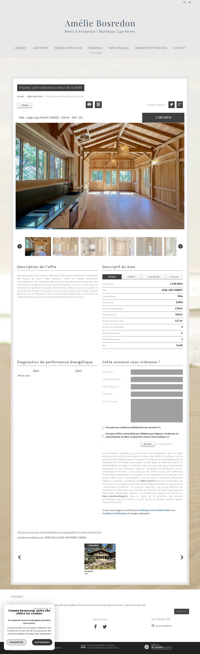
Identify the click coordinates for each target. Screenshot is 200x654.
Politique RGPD (24, 650)
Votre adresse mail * (112, 379)
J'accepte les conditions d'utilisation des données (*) (132, 427)
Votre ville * (107, 393)
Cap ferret (40, 48)
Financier (174, 276)
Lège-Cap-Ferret (35, 96)
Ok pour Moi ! (42, 642)
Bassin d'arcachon (68, 48)
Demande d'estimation (151, 48)
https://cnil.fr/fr (147, 481)
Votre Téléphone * (111, 386)
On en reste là (40, 608)
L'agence (20, 48)
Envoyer (148, 444)
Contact (179, 48)
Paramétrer (16, 642)
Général (112, 276)
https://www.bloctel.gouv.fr (115, 496)
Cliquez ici (181, 611)
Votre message (109, 401)
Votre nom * (108, 371)
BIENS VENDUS (118, 48)
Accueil (20, 96)
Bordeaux (95, 50)
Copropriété (153, 276)
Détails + (131, 276)
